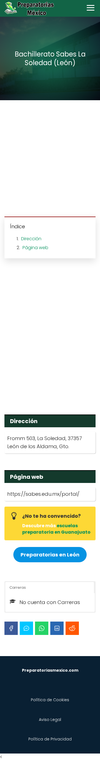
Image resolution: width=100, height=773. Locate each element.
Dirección (31, 238)
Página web (35, 247)
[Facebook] (11, 628)
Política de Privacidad (50, 739)
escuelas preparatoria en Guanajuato (56, 528)
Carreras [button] (17, 587)
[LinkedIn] (57, 628)
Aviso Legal (50, 719)
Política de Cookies (50, 700)
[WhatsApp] (41, 628)
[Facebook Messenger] (26, 628)
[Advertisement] (50, 159)
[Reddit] (72, 628)
